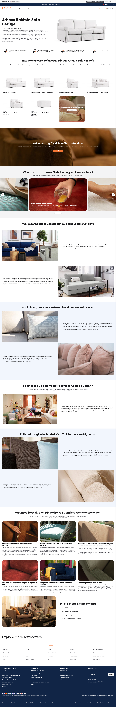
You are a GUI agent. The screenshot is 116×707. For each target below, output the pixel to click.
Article (27, 649)
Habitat (72, 649)
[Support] (110, 4)
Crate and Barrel (52, 652)
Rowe (27, 652)
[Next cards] (111, 406)
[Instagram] (89, 682)
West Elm (5, 649)
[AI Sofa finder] (108, 8)
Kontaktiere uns (63, 670)
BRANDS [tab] (51, 644)
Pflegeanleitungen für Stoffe (9, 679)
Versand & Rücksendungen (66, 675)
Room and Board (7, 652)
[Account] (113, 4)
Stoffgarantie (63, 679)
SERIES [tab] (57, 644)
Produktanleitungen (7, 677)
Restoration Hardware (98, 649)
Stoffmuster (34, 675)
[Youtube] (101, 682)
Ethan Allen (5, 656)
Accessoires (34, 679)
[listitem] (16, 85)
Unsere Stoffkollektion (36, 677)
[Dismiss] (113, 1)
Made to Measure (74, 656)
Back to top (110, 695)
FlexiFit (32, 684)
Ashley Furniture (96, 659)
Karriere (4, 686)
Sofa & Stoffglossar (7, 684)
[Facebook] (95, 682)
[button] (109, 71)
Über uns (4, 670)
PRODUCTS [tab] (64, 644)
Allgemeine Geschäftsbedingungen (89, 695)
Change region (108, 1)
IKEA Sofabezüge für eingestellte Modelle (41, 682)
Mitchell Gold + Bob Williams (99, 656)
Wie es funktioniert (64, 673)
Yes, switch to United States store (95, 1)
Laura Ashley (51, 656)
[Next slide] (113, 194)
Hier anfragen (58, 151)
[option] (58, 194)
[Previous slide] (2, 194)
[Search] (110, 8)
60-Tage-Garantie (64, 677)
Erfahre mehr (71, 110)
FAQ (60, 682)
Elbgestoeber (73, 659)
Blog (3, 673)
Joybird (27, 656)
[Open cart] (113, 8)
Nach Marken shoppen (36, 673)
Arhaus (49, 649)
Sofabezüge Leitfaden (7, 682)
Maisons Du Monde (30, 659)
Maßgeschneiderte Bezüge (37, 670)
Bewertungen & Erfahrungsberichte (11, 675)
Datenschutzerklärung (102, 695)
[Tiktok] (98, 682)
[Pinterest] (92, 682)
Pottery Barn (73, 652)
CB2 (94, 652)
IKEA (4, 659)
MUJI (49, 659)
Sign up (111, 674)
